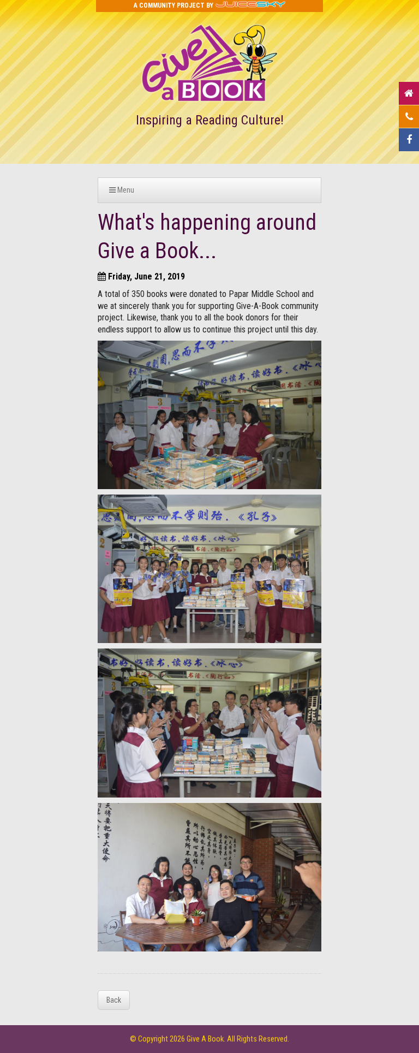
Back (113, 1000)
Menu (125, 190)
